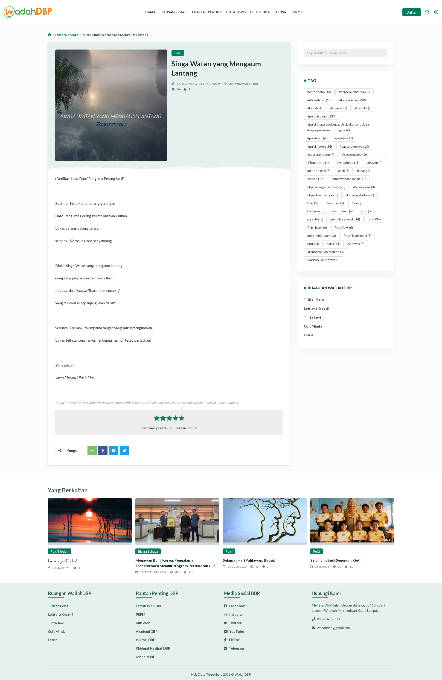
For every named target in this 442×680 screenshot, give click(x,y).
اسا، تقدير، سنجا (62, 561)
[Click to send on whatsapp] (92, 450)
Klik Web (143, 623)
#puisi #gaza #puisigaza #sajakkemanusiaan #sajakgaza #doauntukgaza (338, 127)
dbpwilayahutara (360, 195)
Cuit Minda (260, 12)
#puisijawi (343, 138)
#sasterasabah (355, 154)
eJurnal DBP (145, 640)
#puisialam (317, 138)
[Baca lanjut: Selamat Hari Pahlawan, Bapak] (265, 521)
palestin (315, 219)
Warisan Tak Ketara (323, 260)
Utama (149, 12)
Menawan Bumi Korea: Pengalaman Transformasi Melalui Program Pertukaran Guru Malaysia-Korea (176, 565)
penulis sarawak (345, 219)
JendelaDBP (145, 657)
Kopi (366, 211)
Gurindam (335, 203)
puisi (374, 219)
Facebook (236, 606)
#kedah (314, 108)
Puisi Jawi (344, 227)
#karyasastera (352, 100)
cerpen (315, 179)
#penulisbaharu (321, 116)
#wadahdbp (348, 162)
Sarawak (356, 244)
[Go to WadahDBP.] (50, 35)
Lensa (281, 12)
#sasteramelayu (354, 146)
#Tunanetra (318, 162)
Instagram (236, 614)
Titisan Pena (173, 12)
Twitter (234, 623)
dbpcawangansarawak (326, 187)
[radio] (157, 419)
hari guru (315, 211)
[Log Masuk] (436, 12)
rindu (313, 244)
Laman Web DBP (149, 606)
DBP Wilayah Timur (243, 83)
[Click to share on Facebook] (103, 450)
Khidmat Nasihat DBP (153, 648)
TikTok (234, 640)
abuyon (374, 162)
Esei (312, 203)
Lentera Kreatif (204, 12)
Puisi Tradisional (357, 235)
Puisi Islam (317, 227)
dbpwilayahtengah (322, 195)
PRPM (140, 614)
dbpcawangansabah (349, 179)
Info (296, 12)
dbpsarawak (364, 187)
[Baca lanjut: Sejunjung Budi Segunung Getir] (352, 521)
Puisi (177, 53)
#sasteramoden (320, 154)
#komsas (338, 108)
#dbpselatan (319, 100)
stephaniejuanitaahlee (325, 252)
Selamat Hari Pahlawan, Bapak (249, 560)
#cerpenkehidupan (354, 92)
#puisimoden (319, 146)
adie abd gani (318, 171)
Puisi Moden (59, 551)
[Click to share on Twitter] (113, 450)
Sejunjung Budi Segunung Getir (336, 560)
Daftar (411, 12)
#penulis (363, 108)
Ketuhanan (342, 211)
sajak (333, 244)
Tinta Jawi (234, 12)
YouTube (236, 631)
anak (343, 171)
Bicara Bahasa (148, 551)
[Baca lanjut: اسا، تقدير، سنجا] (90, 521)
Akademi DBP (146, 631)
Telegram (236, 648)
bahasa (364, 171)
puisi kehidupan (321, 235)
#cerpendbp (319, 92)
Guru (357, 203)
